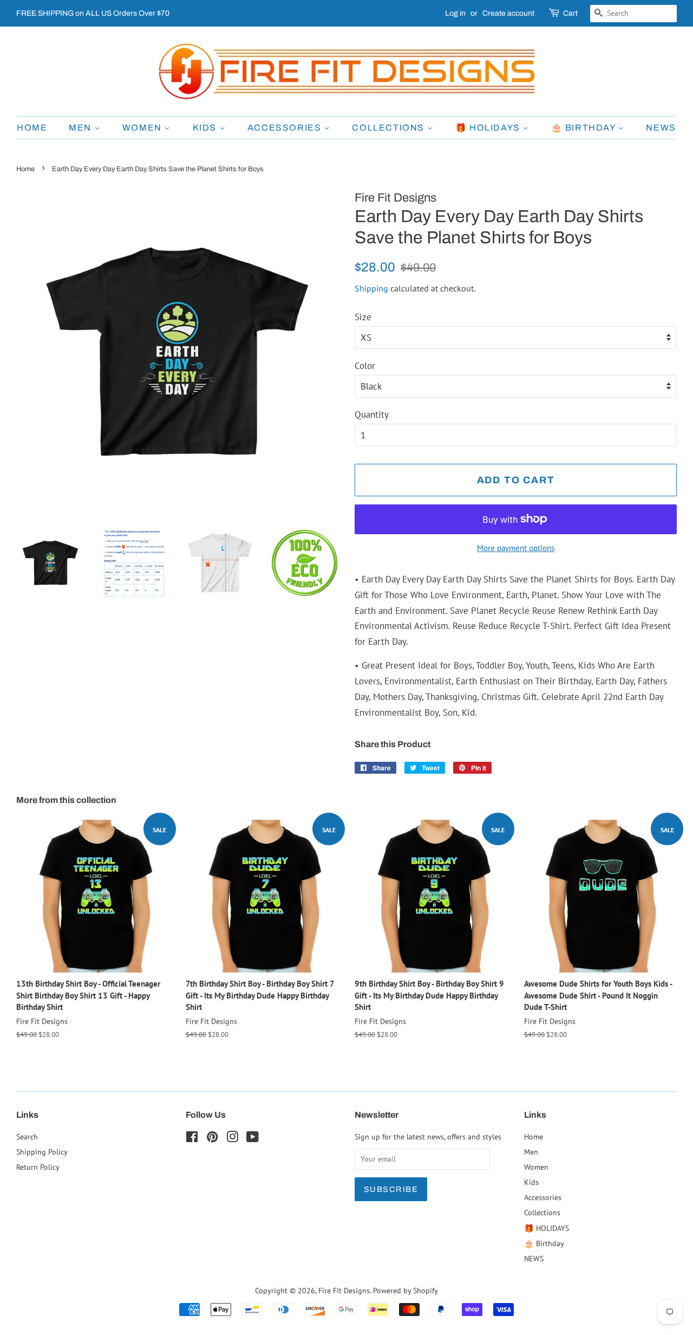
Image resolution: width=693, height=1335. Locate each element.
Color (365, 366)
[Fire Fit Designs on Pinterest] (212, 1138)
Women (143, 127)
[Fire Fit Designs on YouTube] (252, 1138)
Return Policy (38, 1167)
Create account (508, 13)
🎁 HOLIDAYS (489, 127)
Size (363, 317)
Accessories (285, 127)
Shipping (371, 288)
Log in (455, 13)
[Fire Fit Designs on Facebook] (192, 1138)
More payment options (515, 548)
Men (81, 127)
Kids (206, 127)
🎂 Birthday (584, 127)
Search (27, 1136)
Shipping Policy (42, 1151)
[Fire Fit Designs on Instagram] (232, 1138)
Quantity (372, 414)
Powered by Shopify (405, 1290)
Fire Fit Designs (344, 1290)
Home (32, 127)
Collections (389, 127)
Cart (570, 13)
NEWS (661, 127)
